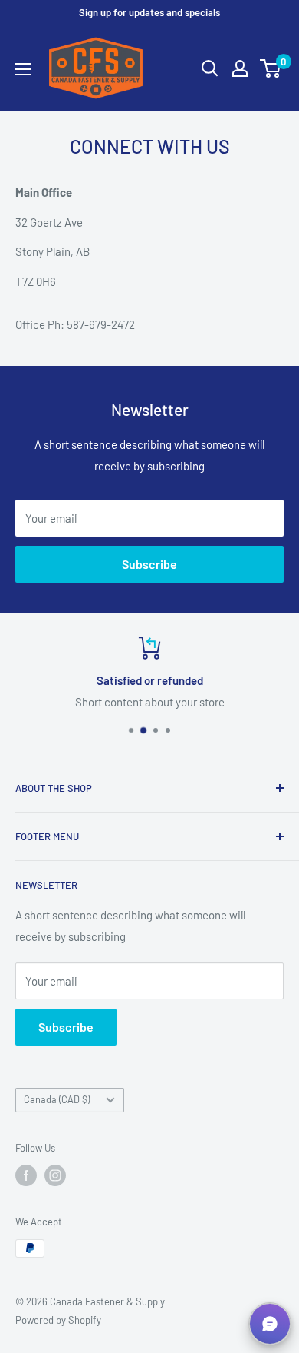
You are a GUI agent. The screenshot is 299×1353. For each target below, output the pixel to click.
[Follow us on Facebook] (26, 1175)
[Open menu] (23, 69)
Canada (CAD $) (57, 1099)
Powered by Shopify (58, 1320)
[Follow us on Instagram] (55, 1175)
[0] (271, 68)
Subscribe (149, 564)
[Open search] (210, 68)
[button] (269, 1323)
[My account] (240, 68)
